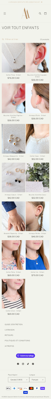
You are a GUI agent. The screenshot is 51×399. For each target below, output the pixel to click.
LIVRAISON (9, 330)
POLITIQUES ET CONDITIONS (17, 341)
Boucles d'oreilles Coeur (37, 195)
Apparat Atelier (12, 397)
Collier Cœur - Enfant (37, 156)
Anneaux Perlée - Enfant (37, 233)
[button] (4, 13)
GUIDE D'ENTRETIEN (14, 324)
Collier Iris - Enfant (37, 272)
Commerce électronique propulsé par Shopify (33, 397)
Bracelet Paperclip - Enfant (13, 233)
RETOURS (9, 335)
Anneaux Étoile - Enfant (37, 115)
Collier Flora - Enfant (13, 75)
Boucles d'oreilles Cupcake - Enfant (37, 76)
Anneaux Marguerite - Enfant (13, 156)
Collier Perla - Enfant (13, 272)
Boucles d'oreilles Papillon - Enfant (13, 116)
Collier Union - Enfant (13, 311)
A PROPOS (9, 346)
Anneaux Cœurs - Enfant (13, 195)
